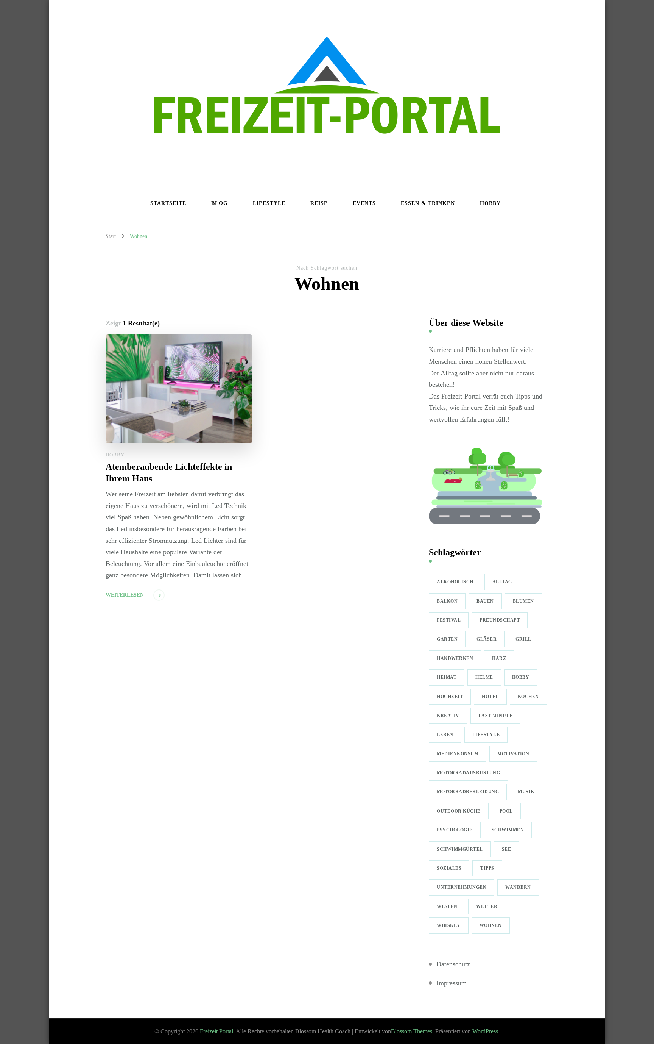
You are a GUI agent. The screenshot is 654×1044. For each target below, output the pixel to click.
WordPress (485, 1031)
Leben (445, 734)
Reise (319, 203)
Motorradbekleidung (468, 791)
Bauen (485, 601)
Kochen (528, 696)
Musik (526, 791)
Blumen (523, 601)
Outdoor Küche (459, 811)
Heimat (446, 677)
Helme (484, 677)
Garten (447, 639)
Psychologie (455, 830)
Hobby (490, 203)
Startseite (168, 203)
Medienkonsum (457, 753)
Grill (523, 639)
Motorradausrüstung (468, 772)
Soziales (449, 868)
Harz (499, 658)
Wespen (447, 906)
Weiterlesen (125, 595)
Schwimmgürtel (460, 849)
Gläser (486, 639)
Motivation (513, 753)
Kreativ (448, 715)
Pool (506, 811)
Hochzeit (450, 696)
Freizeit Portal (216, 1031)
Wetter (486, 906)
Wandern (518, 887)
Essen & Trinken (428, 203)
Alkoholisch (455, 582)
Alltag (502, 582)
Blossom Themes (411, 1031)
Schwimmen (508, 830)
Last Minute (495, 715)
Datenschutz (453, 964)
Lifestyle (269, 203)
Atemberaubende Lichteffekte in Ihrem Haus (169, 472)
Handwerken (455, 658)
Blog (219, 203)
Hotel (490, 696)
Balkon (447, 601)
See (506, 849)
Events (364, 203)
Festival (449, 620)
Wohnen (491, 925)
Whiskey (449, 925)
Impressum (451, 983)
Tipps (487, 868)
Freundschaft (500, 620)
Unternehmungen (461, 887)
